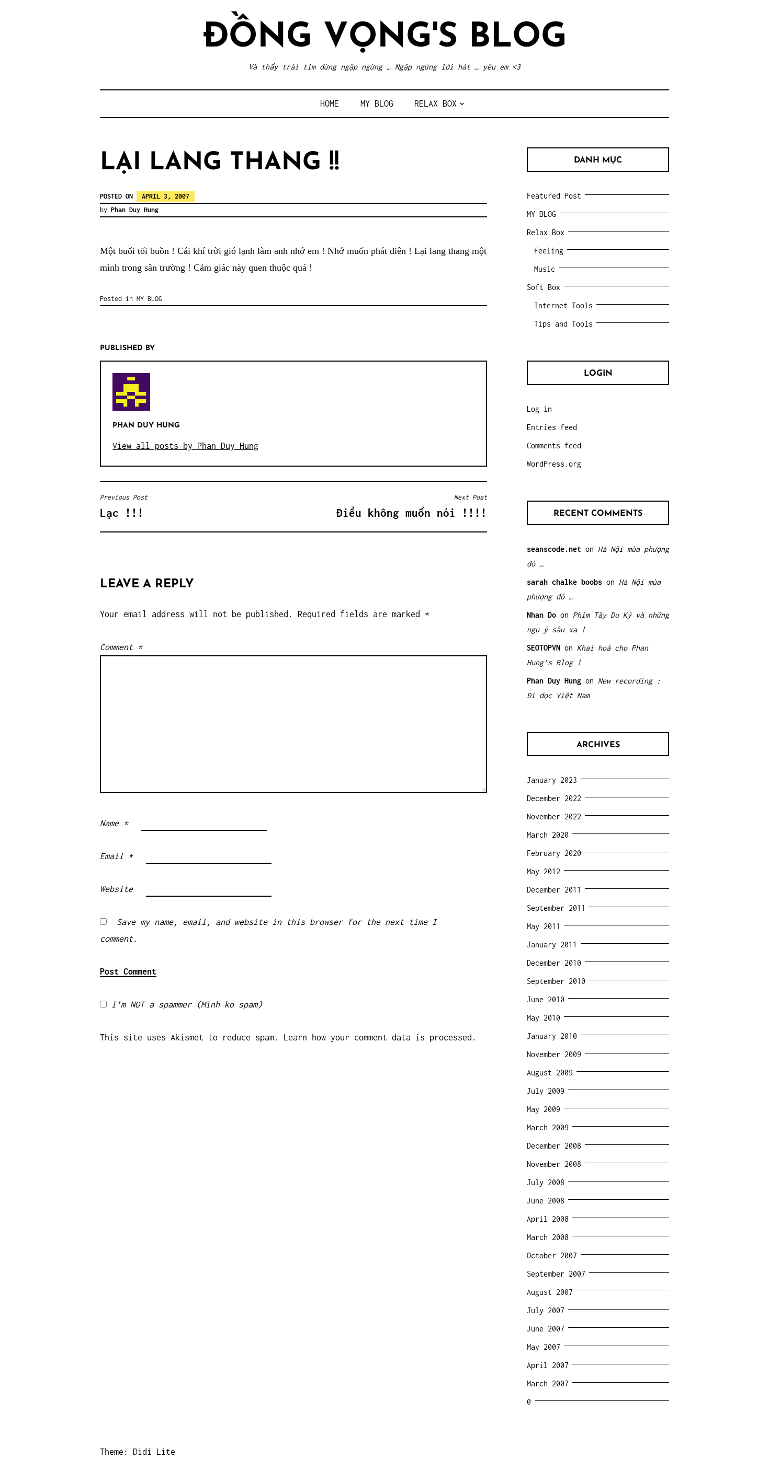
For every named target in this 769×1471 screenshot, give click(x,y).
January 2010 (552, 1036)
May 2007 (543, 1346)
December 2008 (554, 1145)
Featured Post (554, 195)
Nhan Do (541, 614)
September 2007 (556, 1273)
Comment (121, 647)
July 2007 (545, 1310)
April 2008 (548, 1218)
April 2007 (548, 1365)
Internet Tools (563, 305)
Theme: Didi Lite (137, 1451)
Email (116, 856)
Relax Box (435, 103)
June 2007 (545, 1328)
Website (116, 889)
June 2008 (545, 1200)
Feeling (548, 250)
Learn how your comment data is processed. (380, 1037)
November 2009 (554, 1054)
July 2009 (545, 1090)
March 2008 (548, 1237)
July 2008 (545, 1182)
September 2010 (556, 981)
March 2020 (548, 834)
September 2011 (556, 908)
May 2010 (543, 1017)
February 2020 (554, 853)
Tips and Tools (563, 323)
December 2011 (554, 889)
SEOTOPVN (543, 647)
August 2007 (550, 1292)
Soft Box (543, 287)
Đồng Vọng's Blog (384, 38)
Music (544, 268)
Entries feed (552, 427)
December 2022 (554, 798)
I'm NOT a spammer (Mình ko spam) (184, 1004)
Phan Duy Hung (135, 210)
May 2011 (543, 926)
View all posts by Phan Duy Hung (185, 445)
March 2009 (548, 1127)
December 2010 (554, 962)
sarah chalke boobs (564, 581)
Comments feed (554, 445)
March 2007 (548, 1383)
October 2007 (552, 1255)
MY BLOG (376, 103)
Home (329, 103)
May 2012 (543, 871)
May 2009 (543, 1109)
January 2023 (552, 779)
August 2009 (550, 1072)
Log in (539, 408)
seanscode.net (554, 549)
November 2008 (554, 1164)
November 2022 (554, 816)
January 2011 (552, 944)
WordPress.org (554, 463)
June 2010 (545, 999)
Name (114, 823)
